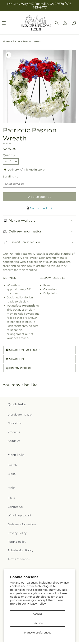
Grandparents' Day (20, 414)
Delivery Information (22, 524)
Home (6, 41)
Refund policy (17, 541)
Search (12, 465)
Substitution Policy (20, 550)
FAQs (11, 498)
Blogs (12, 474)
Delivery (14, 169)
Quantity (9, 155)
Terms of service (19, 559)
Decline (37, 623)
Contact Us (15, 507)
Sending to (16, 177)
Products (14, 432)
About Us (14, 441)
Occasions (14, 423)
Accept (37, 613)
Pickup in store (34, 169)
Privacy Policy (36, 603)
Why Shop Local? (19, 515)
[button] (57, 23)
